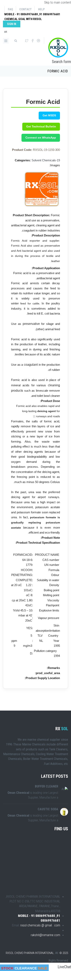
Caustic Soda (48, 809)
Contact (25, 9)
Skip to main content (57, 2)
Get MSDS (49, 115)
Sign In (11, 24)
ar (5, 32)
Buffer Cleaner (46, 786)
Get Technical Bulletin (41, 126)
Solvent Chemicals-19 (46, 160)
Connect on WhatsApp (40, 137)
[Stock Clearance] (24, 967)
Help (41, 9)
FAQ (10, 9)
